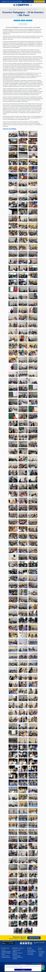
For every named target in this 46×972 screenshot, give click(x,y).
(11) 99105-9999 (14, 1)
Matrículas (15, 951)
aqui (7, 126)
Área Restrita (41, 951)
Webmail (40, 956)
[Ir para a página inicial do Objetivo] (21, 5)
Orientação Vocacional (6, 951)
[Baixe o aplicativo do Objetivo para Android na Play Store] (12, 943)
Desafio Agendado (16, 956)
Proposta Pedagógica (5, 953)
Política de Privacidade (36, 963)
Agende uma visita (16, 950)
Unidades (41, 954)
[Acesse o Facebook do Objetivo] (21, 943)
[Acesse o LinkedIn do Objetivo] (28, 943)
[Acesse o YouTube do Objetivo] (31, 943)
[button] (20, 967)
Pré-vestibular (30, 954)
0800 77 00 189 (6, 1)
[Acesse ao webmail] (21, 1)
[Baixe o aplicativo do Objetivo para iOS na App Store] (5, 943)
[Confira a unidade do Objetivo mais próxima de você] (19, 1)
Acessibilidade (23, 964)
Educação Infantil (30, 950)
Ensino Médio (30, 953)
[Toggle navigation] (31, 5)
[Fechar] (43, 963)
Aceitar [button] (23, 969)
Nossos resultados (5, 956)
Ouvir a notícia (23, 24)
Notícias (14, 9)
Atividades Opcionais (5, 957)
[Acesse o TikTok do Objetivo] (26, 943)
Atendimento (41, 953)
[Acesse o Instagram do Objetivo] (23, 943)
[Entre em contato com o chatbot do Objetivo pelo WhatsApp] (42, 966)
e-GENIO (3, 950)
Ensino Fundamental (31, 951)
